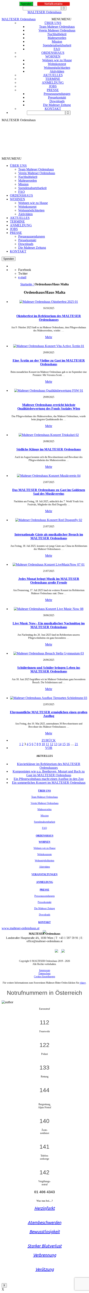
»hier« (83, 982)
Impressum (44, 970)
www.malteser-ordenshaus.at (20, 928)
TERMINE (52, 79)
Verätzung (44, 1269)
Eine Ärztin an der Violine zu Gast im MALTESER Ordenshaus (49, 362)
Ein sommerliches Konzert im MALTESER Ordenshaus (48, 782)
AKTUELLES (53, 75)
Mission (57, 41)
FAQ (57, 49)
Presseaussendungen (57, 93)
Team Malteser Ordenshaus (57, 26)
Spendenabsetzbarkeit (57, 45)
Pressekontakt (57, 97)
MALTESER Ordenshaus (44, 12)
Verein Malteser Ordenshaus (56, 30)
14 (59, 744)
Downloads (57, 101)
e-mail (22, 277)
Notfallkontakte (53, 3)
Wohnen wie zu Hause (57, 60)
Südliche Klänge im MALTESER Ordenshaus (48, 449)
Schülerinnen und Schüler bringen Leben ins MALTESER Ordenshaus (48, 669)
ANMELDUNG (53, 82)
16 (68, 744)
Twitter (23, 273)
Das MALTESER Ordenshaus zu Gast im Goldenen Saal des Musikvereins (48, 491)
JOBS (53, 86)
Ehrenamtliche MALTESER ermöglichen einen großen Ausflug (48, 714)
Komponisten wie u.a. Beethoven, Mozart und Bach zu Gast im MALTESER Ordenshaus (49, 773)
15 (64, 744)
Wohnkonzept (57, 64)
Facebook (24, 270)
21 (76, 744)
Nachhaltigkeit (56, 34)
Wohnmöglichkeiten (57, 67)
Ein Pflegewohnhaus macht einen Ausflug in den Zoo (49, 779)
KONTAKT (53, 108)
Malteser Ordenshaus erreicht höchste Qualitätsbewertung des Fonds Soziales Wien (48, 406)
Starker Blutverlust (45, 1246)
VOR (48, 748)
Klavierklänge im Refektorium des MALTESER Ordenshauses (48, 765)
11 (47, 744)
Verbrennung (44, 1255)
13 (55, 744)
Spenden (26, 3)
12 (51, 744)
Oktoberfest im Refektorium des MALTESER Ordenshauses (48, 317)
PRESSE (53, 90)
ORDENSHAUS (52, 52)
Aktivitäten (57, 71)
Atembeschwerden (44, 1222)
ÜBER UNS (52, 23)
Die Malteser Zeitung (57, 105)
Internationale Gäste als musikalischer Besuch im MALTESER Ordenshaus (48, 536)
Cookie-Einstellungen (44, 976)
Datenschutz (44, 973)
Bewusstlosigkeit (44, 1231)
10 (43, 744)
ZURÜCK (49, 740)
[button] (61, 19)
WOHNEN (52, 56)
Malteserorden (57, 38)
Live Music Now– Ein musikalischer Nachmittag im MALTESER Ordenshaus (49, 625)
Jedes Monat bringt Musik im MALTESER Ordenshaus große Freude (48, 580)
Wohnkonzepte (44, 854)
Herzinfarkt (44, 1208)
